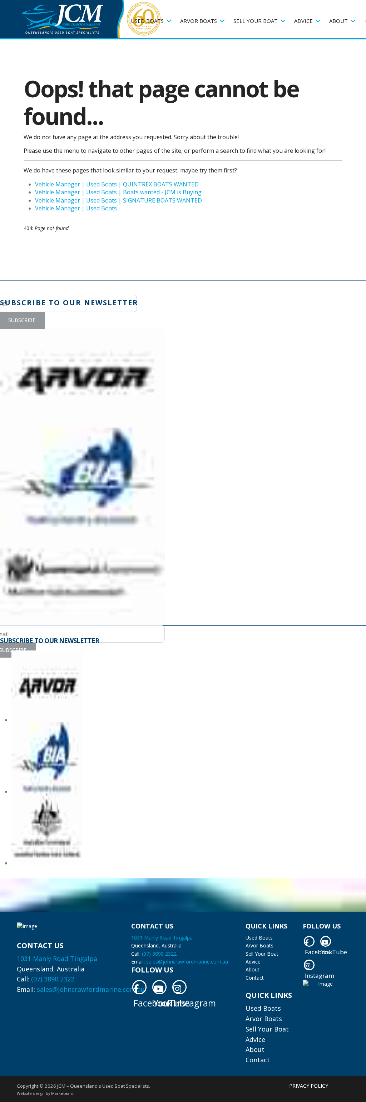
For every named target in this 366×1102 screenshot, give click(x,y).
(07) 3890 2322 (52, 979)
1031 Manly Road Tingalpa (57, 958)
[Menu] (120, 66)
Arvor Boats (198, 20)
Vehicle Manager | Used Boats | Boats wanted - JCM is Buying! (119, 192)
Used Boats (147, 20)
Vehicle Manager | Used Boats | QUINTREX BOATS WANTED (117, 184)
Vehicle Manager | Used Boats (76, 208)
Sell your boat (255, 20)
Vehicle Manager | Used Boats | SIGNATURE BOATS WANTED (118, 200)
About (338, 20)
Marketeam (62, 1093)
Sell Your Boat (262, 953)
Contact (255, 977)
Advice (253, 961)
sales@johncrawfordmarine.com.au (91, 989)
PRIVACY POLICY (308, 1085)
